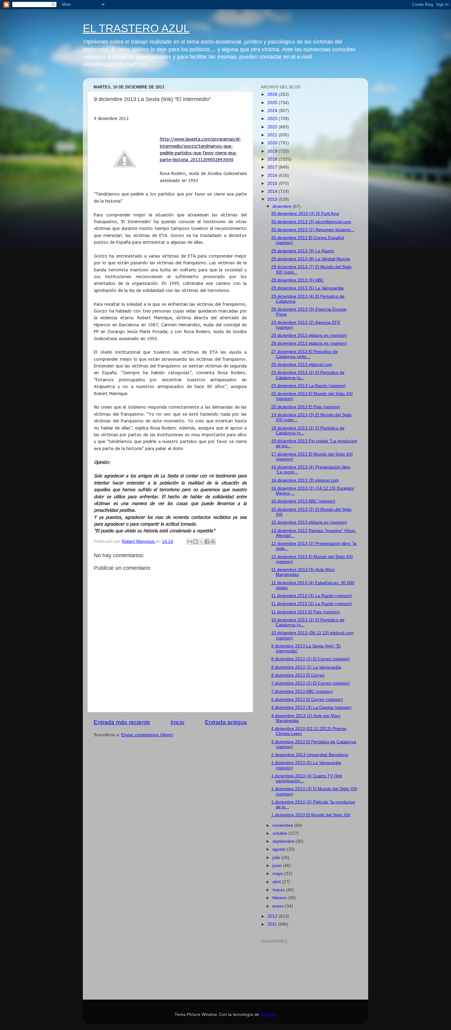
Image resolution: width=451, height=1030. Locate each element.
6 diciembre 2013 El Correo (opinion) (307, 699)
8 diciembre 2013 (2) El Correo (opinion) (310, 659)
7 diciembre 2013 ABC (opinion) (302, 691)
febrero (280, 898)
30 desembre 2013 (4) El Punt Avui (305, 213)
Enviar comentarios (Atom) (147, 735)
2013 (273, 199)
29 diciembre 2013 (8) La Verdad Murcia (310, 259)
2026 (273, 94)
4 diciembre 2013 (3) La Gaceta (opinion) (311, 707)
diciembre (282, 206)
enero (278, 906)
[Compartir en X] (201, 541)
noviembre (283, 825)
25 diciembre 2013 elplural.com (301, 364)
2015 (273, 183)
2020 (273, 143)
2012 (273, 916)
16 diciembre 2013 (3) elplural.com (305, 480)
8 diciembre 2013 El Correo (298, 675)
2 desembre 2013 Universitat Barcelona (309, 754)
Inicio (177, 722)
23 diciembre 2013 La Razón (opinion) (308, 385)
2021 (273, 135)
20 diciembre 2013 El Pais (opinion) (305, 407)
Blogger (267, 1014)
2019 (273, 151)
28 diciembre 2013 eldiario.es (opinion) (309, 343)
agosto (279, 849)
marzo (279, 890)
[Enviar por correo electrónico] (190, 541)
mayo (278, 873)
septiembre (283, 841)
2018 (273, 159)
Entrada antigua (226, 722)
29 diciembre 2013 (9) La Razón (302, 251)
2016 (273, 175)
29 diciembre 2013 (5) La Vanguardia (307, 288)
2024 (273, 110)
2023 (273, 118)
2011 (273, 924)
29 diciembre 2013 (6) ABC (297, 280)
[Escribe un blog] (195, 541)
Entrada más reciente (122, 722)
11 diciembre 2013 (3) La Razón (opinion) (311, 595)
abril (277, 882)
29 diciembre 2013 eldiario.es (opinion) (309, 335)
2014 (273, 191)
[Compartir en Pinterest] (213, 541)
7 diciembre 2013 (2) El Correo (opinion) (310, 683)
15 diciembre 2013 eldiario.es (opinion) (309, 522)
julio (276, 857)
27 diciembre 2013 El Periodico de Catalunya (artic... (304, 354)
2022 (273, 127)
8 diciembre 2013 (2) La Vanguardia (306, 667)
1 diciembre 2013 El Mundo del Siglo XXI (310, 815)
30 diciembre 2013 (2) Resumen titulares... (312, 229)
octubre (280, 833)
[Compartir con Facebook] (207, 541)
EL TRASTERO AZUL (136, 28)
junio (277, 865)
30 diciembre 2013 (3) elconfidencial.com (311, 222)
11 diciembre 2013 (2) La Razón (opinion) (311, 603)
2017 (273, 167)
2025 (273, 102)
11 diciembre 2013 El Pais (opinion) (305, 612)
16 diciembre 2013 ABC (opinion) (303, 501)
